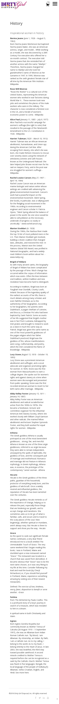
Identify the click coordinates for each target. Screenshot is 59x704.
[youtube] (48, 698)
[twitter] (40, 698)
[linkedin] (44, 698)
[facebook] (36, 698)
